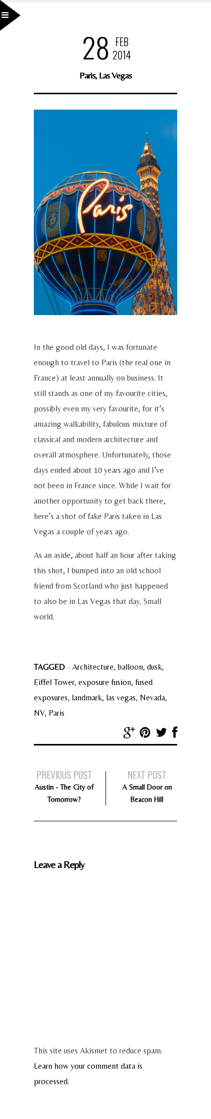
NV (39, 713)
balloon (130, 667)
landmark (87, 697)
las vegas (121, 697)
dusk (154, 667)
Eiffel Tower (54, 682)
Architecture (93, 667)
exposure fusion (104, 682)
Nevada (152, 697)
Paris (57, 713)
